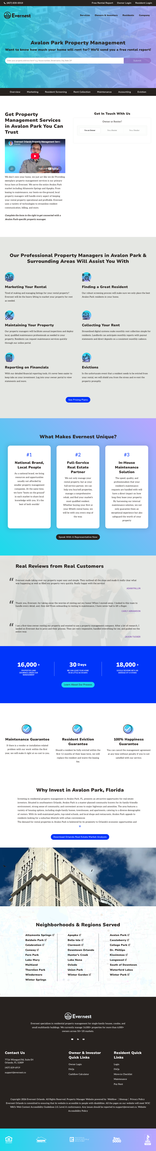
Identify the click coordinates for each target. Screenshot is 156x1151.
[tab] (90, 130)
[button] (85, 15)
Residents (128, 15)
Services (85, 15)
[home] (17, 15)
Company (144, 15)
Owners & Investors (106, 15)
